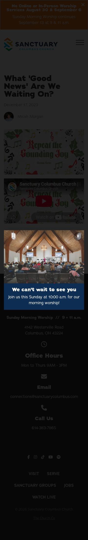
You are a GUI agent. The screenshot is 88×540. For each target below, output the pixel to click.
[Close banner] (78, 236)
